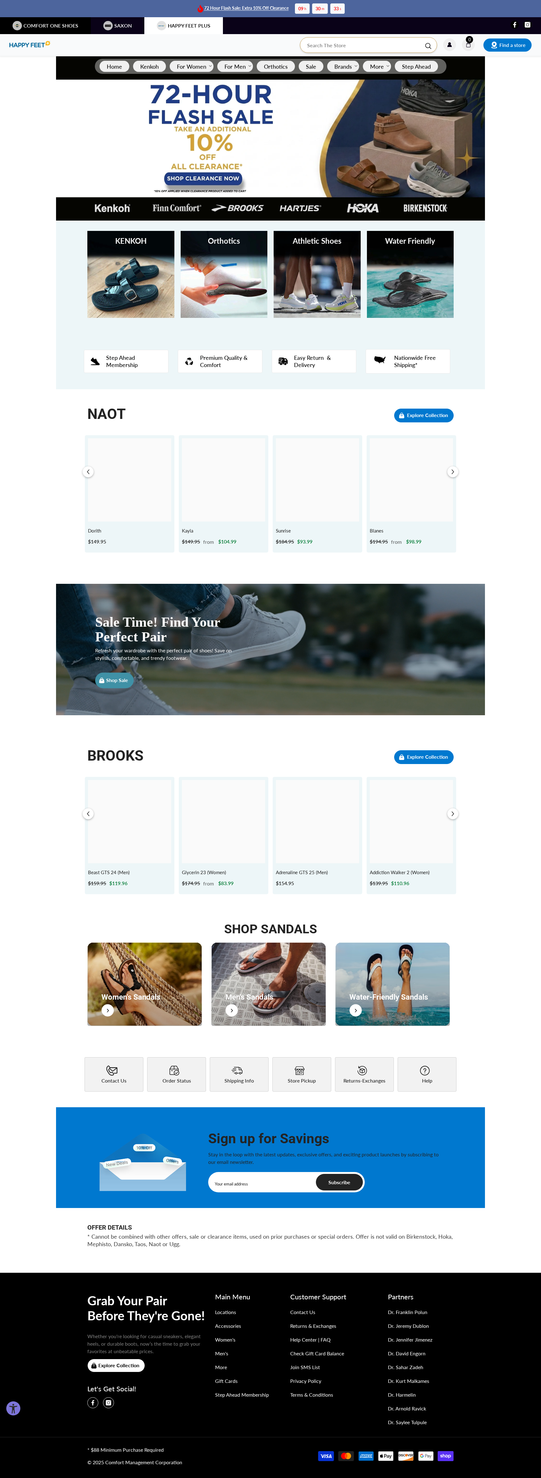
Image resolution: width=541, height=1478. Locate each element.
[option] (130, 494)
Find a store (512, 45)
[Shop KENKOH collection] (130, 274)
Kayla (187, 530)
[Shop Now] (144, 984)
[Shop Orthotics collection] (224, 274)
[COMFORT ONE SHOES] (29, 45)
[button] (88, 471)
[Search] (368, 45)
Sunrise (283, 530)
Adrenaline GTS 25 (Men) (302, 872)
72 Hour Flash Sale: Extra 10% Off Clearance (246, 8)
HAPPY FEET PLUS (189, 25)
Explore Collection (427, 415)
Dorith (94, 530)
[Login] (449, 45)
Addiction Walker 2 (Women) (400, 872)
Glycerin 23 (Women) (204, 872)
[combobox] (362, 45)
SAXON (123, 25)
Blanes (377, 530)
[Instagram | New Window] (527, 25)
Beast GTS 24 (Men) (109, 872)
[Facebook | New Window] (515, 25)
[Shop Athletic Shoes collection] (317, 274)
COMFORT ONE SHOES (50, 25)
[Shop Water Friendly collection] (410, 274)
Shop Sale (117, 680)
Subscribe (339, 1182)
